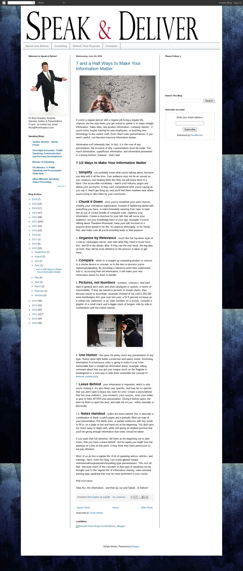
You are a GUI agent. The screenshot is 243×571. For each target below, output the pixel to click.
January (39, 295)
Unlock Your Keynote (86, 45)
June (37, 265)
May (37, 277)
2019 (35, 230)
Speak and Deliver (37, 45)
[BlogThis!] (136, 497)
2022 (35, 217)
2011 (35, 314)
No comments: (120, 497)
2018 (35, 235)
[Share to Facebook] (143, 497)
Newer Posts (83, 507)
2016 (35, 243)
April (37, 282)
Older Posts (147, 507)
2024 (35, 208)
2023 (35, 213)
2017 (35, 239)
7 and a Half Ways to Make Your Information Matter (108, 66)
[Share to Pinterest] (147, 497)
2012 (35, 309)
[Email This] (132, 497)
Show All (61, 186)
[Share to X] (139, 497)
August (38, 256)
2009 (35, 323)
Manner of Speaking (43, 162)
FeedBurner (197, 135)
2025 (35, 204)
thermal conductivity (87, 376)
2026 (35, 199)
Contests (112, 45)
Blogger (135, 546)
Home (115, 507)
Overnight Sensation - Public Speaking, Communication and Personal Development (47, 153)
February (39, 291)
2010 (35, 318)
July (37, 261)
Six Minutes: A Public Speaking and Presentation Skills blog (47, 170)
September (41, 252)
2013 (35, 305)
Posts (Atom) (96, 513)
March (38, 286)
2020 (35, 226)
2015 (35, 248)
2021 (35, 221)
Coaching (60, 45)
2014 (35, 301)
